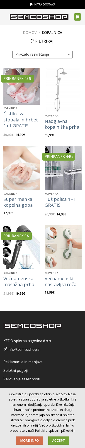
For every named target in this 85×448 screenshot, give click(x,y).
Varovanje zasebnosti (21, 379)
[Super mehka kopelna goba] (21, 168)
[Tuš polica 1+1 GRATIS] (63, 168)
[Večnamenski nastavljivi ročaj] (63, 247)
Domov (30, 32)
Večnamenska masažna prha (18, 281)
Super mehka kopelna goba (18, 202)
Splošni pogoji (15, 370)
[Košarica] (77, 17)
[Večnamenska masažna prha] (21, 247)
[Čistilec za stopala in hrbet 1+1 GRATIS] (21, 86)
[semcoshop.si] (39, 17)
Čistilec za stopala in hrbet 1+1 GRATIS (20, 120)
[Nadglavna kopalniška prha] (63, 90)
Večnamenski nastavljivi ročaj (61, 281)
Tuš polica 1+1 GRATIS (60, 202)
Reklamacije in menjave (23, 361)
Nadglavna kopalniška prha (62, 124)
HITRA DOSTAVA (44, 4)
